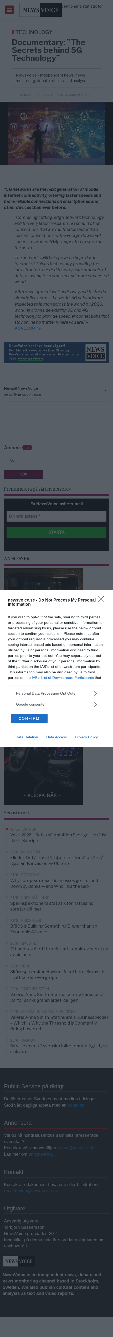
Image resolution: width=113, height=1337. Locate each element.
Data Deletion (27, 737)
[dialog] (56, 668)
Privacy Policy (86, 737)
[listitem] (56, 693)
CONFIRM (29, 718)
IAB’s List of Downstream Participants (63, 677)
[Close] (103, 600)
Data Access (56, 737)
